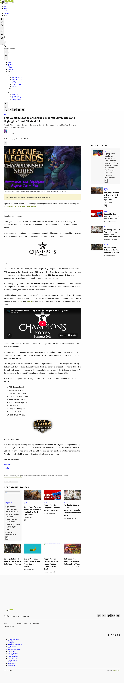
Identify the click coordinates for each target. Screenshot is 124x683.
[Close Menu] (2, 31)
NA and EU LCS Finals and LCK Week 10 (20, 207)
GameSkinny (12, 655)
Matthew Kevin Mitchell (71, 567)
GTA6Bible (11, 665)
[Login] (2, 34)
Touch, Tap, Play (13, 660)
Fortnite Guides (16, 83)
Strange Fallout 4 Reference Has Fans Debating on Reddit (12, 561)
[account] (2, 39)
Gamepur (10, 643)
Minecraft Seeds (17, 77)
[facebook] (19, 110)
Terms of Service (17, 98)
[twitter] (14, 110)
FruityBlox (11, 662)
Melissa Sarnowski (50, 513)
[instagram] (10, 110)
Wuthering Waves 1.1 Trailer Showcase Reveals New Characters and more (72, 510)
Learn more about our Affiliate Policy (13, 477)
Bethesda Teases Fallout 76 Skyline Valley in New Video (72, 561)
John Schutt (28, 517)
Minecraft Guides (17, 79)
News (5, 6)
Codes (14, 86)
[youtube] (23, 110)
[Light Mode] (2, 22)
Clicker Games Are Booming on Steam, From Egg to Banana (32, 563)
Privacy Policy (16, 99)
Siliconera (11, 648)
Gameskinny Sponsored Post (10, 533)
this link (19, 301)
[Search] (2, 19)
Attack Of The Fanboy (15, 644)
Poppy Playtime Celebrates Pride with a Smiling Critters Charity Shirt (51, 564)
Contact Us (15, 96)
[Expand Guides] (64, 74)
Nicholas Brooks (9, 567)
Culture (6, 12)
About (6, 623)
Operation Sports (13, 656)
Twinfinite (11, 641)
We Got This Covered (14, 649)
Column (6, 13)
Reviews (6, 8)
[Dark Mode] (2, 25)
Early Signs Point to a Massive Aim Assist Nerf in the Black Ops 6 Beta (32, 511)
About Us (15, 94)
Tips (5, 10)
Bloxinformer (12, 663)
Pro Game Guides (13, 639)
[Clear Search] (6, 50)
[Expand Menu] (2, 28)
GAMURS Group (116, 670)
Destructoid (11, 651)
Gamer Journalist (13, 653)
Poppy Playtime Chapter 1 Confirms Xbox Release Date (52, 507)
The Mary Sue (12, 658)
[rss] (6, 110)
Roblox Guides (16, 84)
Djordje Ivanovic (29, 569)
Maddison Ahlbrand (70, 518)
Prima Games (12, 646)
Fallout (14, 81)
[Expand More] (64, 91)
